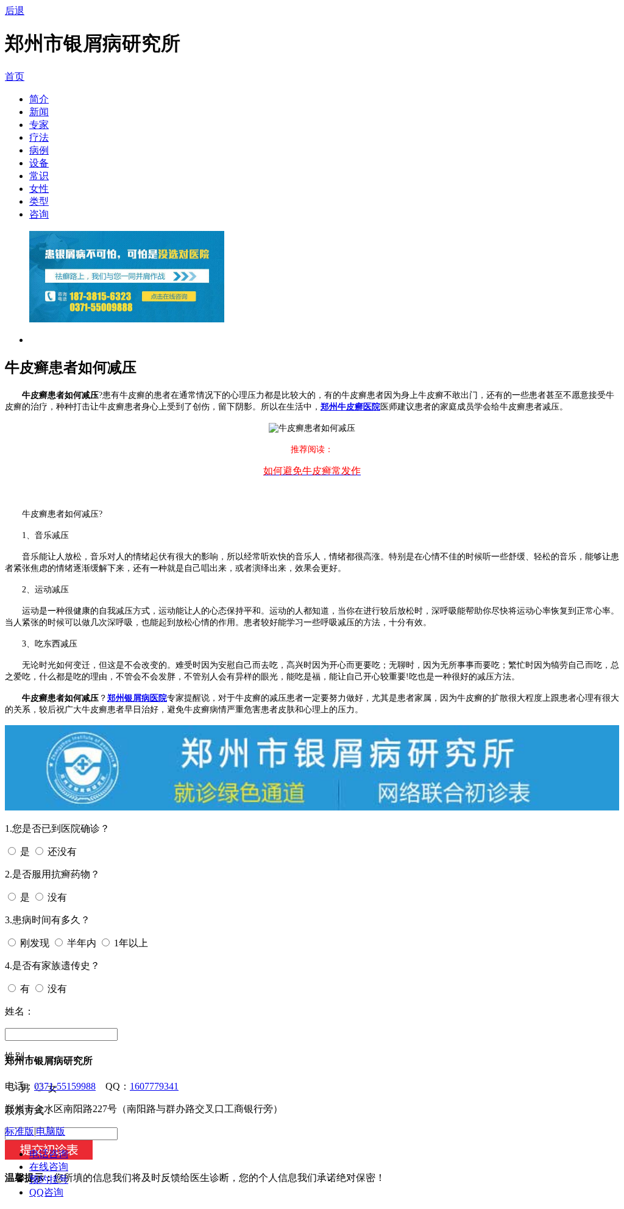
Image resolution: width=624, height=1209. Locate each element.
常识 (39, 176)
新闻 (39, 112)
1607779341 (154, 1086)
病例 (39, 150)
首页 (14, 76)
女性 (39, 188)
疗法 (39, 137)
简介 (39, 99)
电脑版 (50, 1131)
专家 (39, 124)
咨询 (39, 214)
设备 (39, 163)
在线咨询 (48, 1166)
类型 (39, 201)
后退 (14, 10)
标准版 (19, 1131)
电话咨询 (48, 1154)
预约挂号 (48, 1179)
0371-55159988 (65, 1086)
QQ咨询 (46, 1192)
